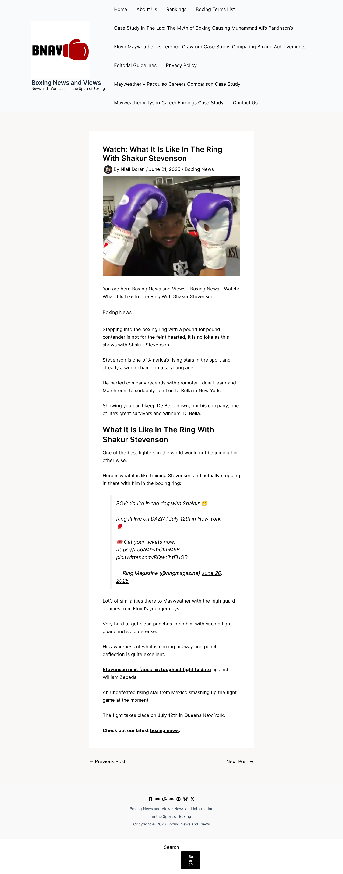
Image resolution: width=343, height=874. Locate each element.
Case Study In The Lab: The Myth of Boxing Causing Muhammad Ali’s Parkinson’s (203, 28)
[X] (192, 799)
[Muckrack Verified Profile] (164, 799)
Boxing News (199, 169)
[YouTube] (157, 799)
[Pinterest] (178, 799)
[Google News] (171, 799)
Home (120, 9)
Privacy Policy (181, 65)
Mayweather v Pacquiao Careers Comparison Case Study (177, 84)
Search (171, 847)
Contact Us (245, 103)
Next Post (240, 761)
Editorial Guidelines (135, 65)
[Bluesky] (185, 799)
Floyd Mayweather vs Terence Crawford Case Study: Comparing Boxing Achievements (209, 46)
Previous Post (107, 761)
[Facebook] (150, 799)
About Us (146, 9)
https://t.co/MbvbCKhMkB (148, 549)
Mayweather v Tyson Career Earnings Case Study (169, 103)
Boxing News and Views (66, 82)
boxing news (164, 730)
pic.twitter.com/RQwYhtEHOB (152, 557)
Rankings (176, 9)
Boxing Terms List (215, 9)
